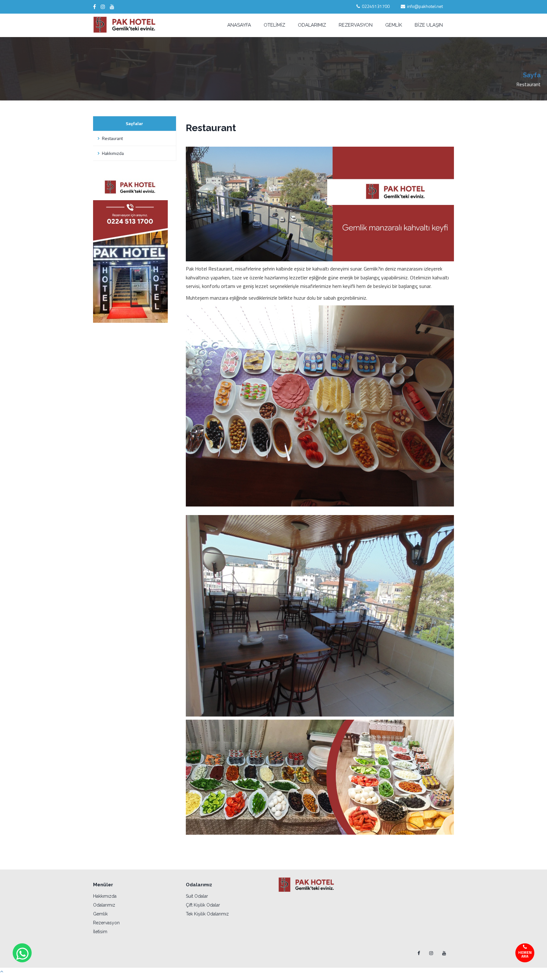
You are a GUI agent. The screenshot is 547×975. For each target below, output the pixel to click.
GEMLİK (393, 25)
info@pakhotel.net (425, 6)
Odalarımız (104, 905)
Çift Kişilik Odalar (203, 905)
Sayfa (532, 75)
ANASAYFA (239, 25)
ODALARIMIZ (312, 25)
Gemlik (100, 913)
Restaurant (112, 138)
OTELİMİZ (274, 25)
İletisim (100, 931)
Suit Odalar (197, 896)
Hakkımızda (112, 153)
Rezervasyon (106, 922)
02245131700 (376, 6)
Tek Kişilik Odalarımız (207, 913)
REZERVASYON (356, 25)
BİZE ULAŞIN (429, 25)
